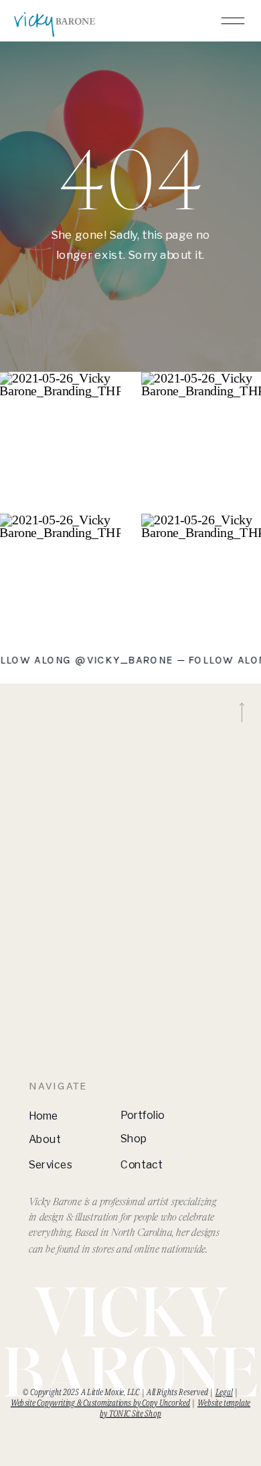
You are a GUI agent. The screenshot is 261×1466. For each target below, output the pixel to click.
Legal (224, 1392)
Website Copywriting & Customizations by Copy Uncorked (100, 1402)
